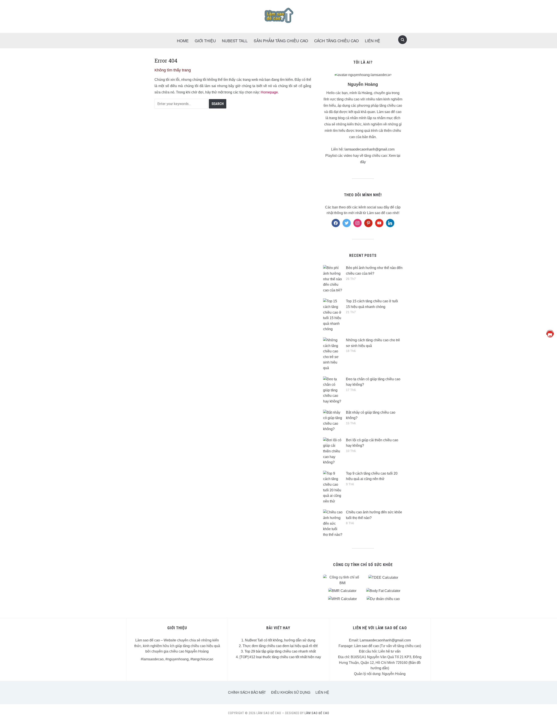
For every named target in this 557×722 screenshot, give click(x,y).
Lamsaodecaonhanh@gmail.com (385, 640)
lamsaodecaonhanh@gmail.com (369, 149)
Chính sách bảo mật (247, 692)
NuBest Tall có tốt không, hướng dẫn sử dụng (280, 640)
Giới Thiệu (205, 40)
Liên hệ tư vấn (389, 651)
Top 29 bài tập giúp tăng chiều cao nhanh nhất (280, 651)
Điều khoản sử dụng (290, 692)
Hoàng (367, 93)
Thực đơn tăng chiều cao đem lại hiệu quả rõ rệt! (280, 646)
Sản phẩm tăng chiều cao (281, 40)
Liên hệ (322, 692)
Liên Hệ (372, 40)
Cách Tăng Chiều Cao (336, 40)
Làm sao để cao (366, 646)
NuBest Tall (235, 40)
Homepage (269, 92)
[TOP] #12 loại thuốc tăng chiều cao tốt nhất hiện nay (280, 657)
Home (183, 40)
